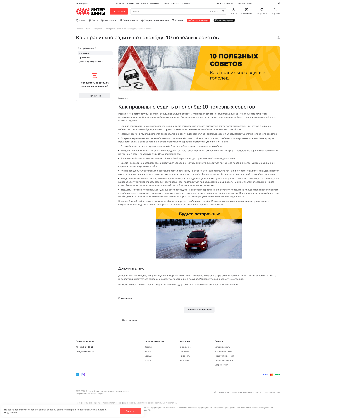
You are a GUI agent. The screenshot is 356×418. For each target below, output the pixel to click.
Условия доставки (223, 351)
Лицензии (184, 351)
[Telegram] (77, 374)
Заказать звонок (244, 3)
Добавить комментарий (199, 309)
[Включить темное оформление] (279, 3)
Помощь (219, 341)
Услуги (148, 360)
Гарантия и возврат (224, 356)
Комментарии (125, 298)
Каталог (148, 347)
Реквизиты (185, 356)
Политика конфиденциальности (246, 392)
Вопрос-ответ (221, 365)
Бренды (148, 356)
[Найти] (222, 11)
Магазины (184, 360)
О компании (185, 347)
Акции (148, 351)
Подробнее (10, 412)
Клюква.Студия (96, 393)
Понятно (130, 411)
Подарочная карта (224, 360)
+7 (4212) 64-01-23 (225, 3)
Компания (185, 341)
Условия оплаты (222, 347)
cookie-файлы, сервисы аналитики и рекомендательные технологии (145, 403)
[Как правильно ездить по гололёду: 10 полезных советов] (199, 68)
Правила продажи (272, 392)
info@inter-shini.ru (85, 351)
